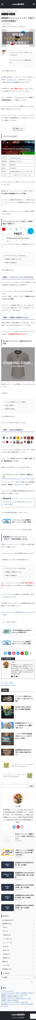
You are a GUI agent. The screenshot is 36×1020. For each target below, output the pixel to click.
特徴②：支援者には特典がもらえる (12, 996)
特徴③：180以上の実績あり (10, 1000)
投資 (9, 685)
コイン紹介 (5, 682)
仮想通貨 (11, 682)
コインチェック (19, 484)
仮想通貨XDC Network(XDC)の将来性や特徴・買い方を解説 (24, 875)
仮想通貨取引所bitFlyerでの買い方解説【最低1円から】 (23, 752)
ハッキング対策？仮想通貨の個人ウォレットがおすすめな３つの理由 (23, 736)
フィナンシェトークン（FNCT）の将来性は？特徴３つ (17, 993)
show (20, 128)
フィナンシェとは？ (7, 991)
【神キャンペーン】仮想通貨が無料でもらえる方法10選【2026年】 (24, 852)
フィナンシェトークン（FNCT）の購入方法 (14, 1002)
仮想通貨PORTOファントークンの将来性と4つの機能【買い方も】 (24, 725)
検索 (31, 786)
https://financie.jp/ (15, 158)
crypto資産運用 (18, 4)
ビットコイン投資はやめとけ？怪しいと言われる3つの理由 (24, 698)
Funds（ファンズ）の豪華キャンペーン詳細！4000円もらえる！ (25, 836)
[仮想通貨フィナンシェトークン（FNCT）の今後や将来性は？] (18, 653)
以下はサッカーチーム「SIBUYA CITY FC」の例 (15, 998)
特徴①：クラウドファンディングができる (14, 995)
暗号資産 (13, 685)
